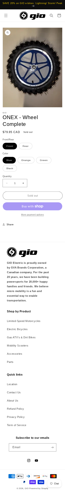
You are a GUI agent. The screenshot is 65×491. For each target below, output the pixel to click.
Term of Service (16, 425)
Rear (27, 147)
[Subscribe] (52, 447)
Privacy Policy (16, 416)
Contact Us (14, 392)
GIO (27, 488)
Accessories (14, 353)
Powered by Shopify (38, 488)
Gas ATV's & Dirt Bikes (21, 337)
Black (11, 169)
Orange (27, 161)
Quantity (7, 176)
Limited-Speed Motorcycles (24, 320)
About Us (12, 400)
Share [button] (10, 224)
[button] (6, 15)
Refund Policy (15, 408)
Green (45, 161)
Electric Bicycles (17, 329)
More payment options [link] (32, 214)
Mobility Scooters (17, 345)
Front (11, 147)
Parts (10, 361)
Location (12, 384)
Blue (11, 161)
